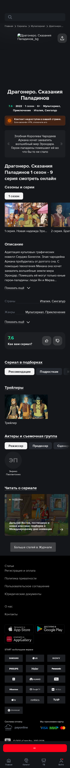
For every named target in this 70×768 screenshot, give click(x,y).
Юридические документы (23, 594)
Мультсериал (51, 106)
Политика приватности (21, 578)
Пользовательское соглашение (27, 586)
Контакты (11, 614)
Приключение (22, 110)
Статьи (9, 566)
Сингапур (51, 110)
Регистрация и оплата (20, 570)
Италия (38, 110)
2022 (19, 106)
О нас (9, 606)
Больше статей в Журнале (33, 547)
